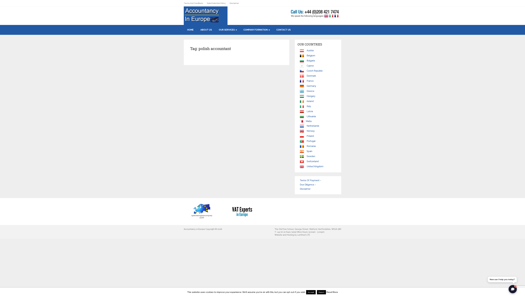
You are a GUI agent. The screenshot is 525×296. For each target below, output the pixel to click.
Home (190, 30)
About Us (206, 30)
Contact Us (283, 30)
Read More (332, 292)
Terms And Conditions (193, 3)
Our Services (227, 30)
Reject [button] (321, 292)
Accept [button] (311, 292)
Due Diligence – (308, 184)
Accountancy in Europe (194, 229)
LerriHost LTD (303, 235)
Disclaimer (234, 3)
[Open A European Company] (202, 211)
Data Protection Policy (216, 3)
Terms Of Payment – (311, 180)
